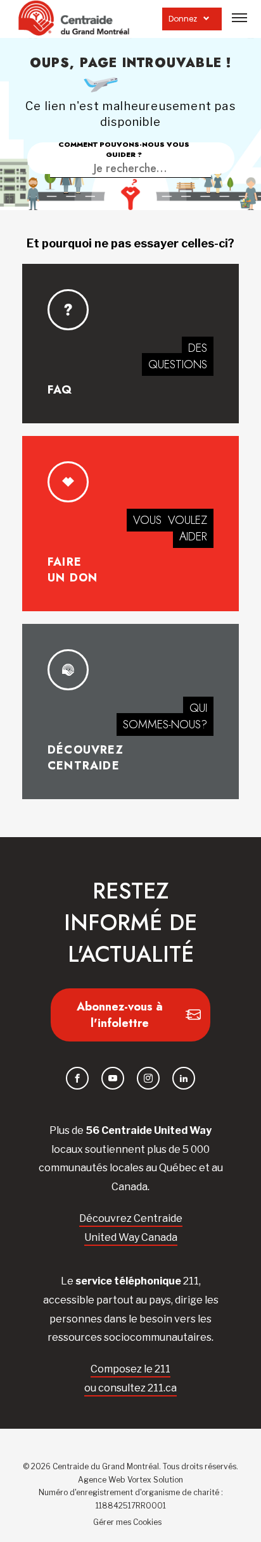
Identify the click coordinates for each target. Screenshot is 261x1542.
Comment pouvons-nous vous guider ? (123, 149)
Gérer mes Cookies (127, 1522)
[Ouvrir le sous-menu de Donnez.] (206, 18)
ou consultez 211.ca (130, 1388)
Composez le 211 (130, 1369)
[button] (239, 18)
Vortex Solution (155, 1479)
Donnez (183, 18)
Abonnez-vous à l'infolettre (120, 1014)
